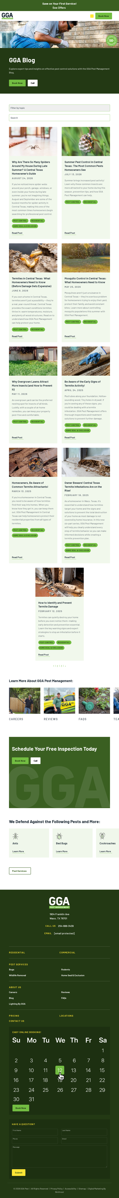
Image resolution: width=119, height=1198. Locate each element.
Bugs (11, 969)
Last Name (66, 1130)
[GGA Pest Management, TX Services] (59, 903)
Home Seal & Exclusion (72, 975)
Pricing (14, 1015)
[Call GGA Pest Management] (92, 16)
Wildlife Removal (17, 975)
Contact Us (16, 1020)
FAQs (63, 998)
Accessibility (70, 1188)
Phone (15, 1139)
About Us (15, 987)
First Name (17, 1130)
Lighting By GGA (17, 1003)
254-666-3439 (66, 925)
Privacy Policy (57, 1188)
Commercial (67, 952)
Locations (66, 1015)
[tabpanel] (24, 704)
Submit (18, 1172)
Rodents (65, 969)
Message (16, 1147)
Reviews (65, 992)
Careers (13, 992)
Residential (17, 952)
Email (64, 1139)
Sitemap (82, 1188)
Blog (11, 998)
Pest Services (19, 870)
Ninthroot (59, 1192)
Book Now (17, 83)
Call (33, 83)
